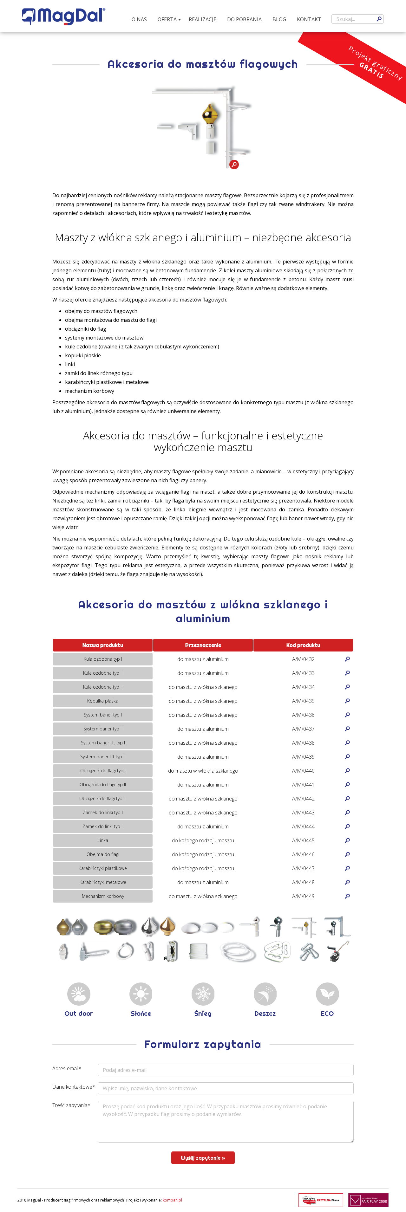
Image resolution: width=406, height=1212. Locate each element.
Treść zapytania (71, 1105)
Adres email (67, 1068)
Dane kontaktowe (73, 1086)
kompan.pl (172, 1200)
